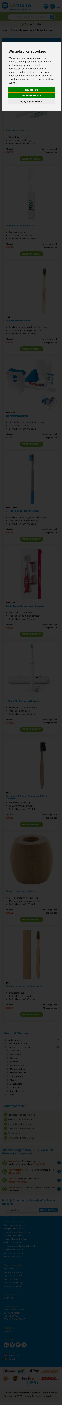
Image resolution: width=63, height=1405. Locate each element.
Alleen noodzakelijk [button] (30, 95)
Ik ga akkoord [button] (30, 89)
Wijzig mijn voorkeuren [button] (30, 101)
